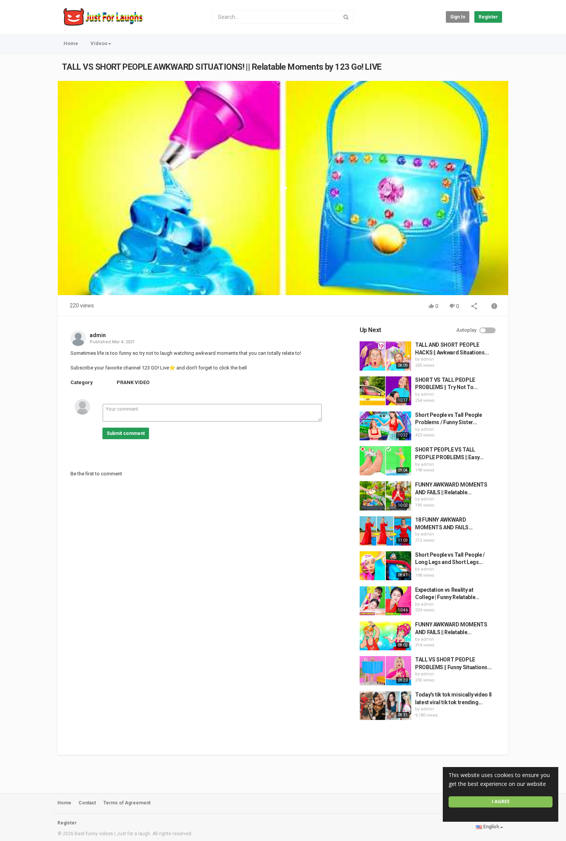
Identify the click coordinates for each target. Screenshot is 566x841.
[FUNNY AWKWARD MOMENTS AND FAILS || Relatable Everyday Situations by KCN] (385, 635)
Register (488, 17)
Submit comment (126, 433)
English (491, 826)
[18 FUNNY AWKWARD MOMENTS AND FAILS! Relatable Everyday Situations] (385, 531)
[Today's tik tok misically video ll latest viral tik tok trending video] (385, 705)
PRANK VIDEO (133, 382)
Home (71, 43)
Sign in (457, 17)
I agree (501, 801)
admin (98, 335)
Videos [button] (98, 43)
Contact (87, 803)
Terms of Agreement (127, 803)
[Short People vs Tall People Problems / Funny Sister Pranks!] (385, 426)
